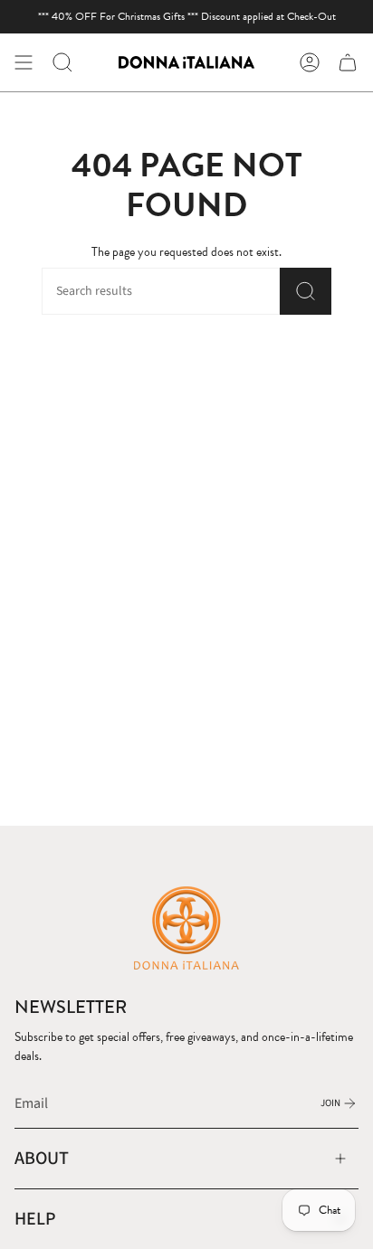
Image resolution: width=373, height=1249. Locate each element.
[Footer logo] (186, 927)
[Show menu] (23, 62)
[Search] (305, 291)
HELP (35, 1219)
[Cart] (348, 62)
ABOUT (41, 1158)
